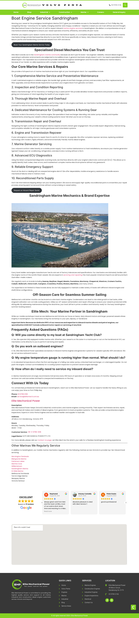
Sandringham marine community (47, 55)
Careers (100, 12)
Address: (15, 417)
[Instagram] (111, 600)
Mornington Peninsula (20, 456)
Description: (16, 405)
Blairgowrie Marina (18, 459)
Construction (64, 12)
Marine (83, 12)
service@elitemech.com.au (28, 396)
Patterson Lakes (17, 461)
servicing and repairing (72, 275)
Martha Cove (16, 464)
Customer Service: (19, 432)
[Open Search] (125, 5)
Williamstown (16, 466)
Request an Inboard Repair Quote (26, 190)
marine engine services (72, 28)
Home (16, 12)
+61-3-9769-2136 (34, 432)
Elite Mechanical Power (25, 400)
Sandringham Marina (19, 468)
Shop (29, 12)
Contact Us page (45, 440)
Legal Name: (16, 436)
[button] (125, 502)
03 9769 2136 (23, 394)
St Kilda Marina (17, 471)
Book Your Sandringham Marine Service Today (32, 45)
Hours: (14, 423)
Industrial (44, 12)
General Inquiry (119, 12)
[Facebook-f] (107, 600)
